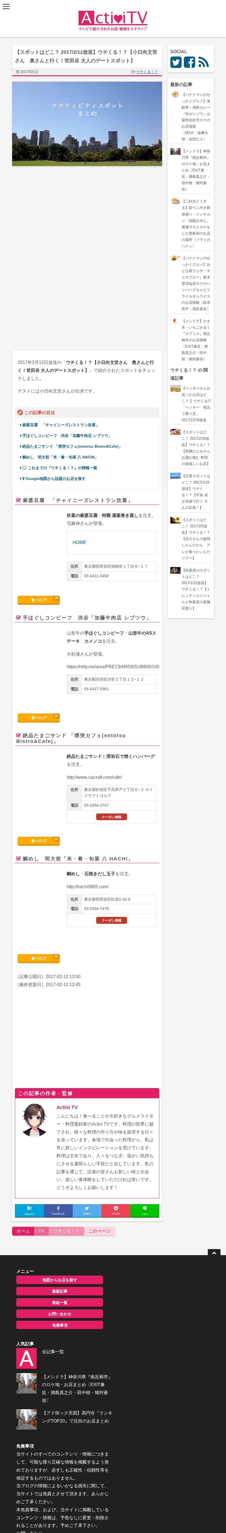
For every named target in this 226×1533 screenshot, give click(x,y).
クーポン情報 (112, 817)
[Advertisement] (58, 215)
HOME (79, 542)
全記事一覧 (53, 1351)
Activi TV (67, 1107)
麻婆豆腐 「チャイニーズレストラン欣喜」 (60, 425)
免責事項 (60, 1325)
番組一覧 (60, 1302)
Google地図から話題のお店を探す (55, 479)
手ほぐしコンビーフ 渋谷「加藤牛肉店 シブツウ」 (67, 436)
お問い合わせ (59, 1314)
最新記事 (60, 1291)
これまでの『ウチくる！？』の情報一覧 (62, 468)
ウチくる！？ (147, 72)
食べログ (39, 600)
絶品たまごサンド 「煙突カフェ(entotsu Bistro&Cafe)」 (72, 446)
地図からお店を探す (59, 1280)
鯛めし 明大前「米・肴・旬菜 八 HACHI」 (60, 457)
